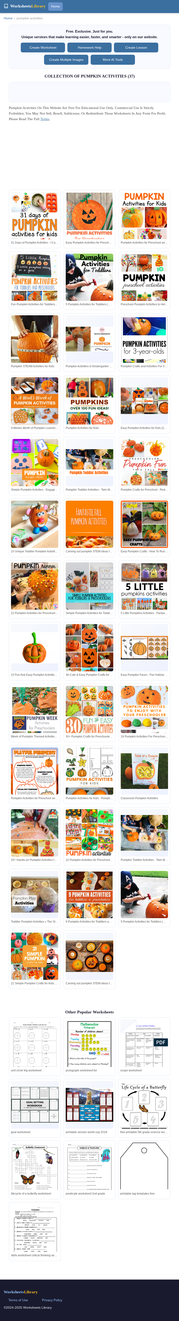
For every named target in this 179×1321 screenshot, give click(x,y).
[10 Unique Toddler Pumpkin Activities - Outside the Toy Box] (34, 536)
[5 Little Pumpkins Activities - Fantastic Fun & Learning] (144, 597)
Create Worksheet (43, 47)
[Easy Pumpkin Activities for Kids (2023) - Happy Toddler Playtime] (144, 400)
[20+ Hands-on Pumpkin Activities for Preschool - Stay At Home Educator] (34, 849)
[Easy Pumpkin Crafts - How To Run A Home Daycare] (144, 524)
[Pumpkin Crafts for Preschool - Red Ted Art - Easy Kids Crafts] (144, 462)
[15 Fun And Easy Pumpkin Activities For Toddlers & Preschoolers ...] (34, 647)
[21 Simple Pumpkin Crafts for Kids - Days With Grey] (34, 956)
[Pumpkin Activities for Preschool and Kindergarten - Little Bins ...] (34, 778)
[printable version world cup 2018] (89, 1104)
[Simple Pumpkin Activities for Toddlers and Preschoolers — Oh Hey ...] (89, 597)
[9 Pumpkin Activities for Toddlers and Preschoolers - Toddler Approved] (89, 904)
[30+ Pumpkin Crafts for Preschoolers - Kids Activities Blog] (89, 721)
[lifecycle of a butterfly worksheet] (35, 1173)
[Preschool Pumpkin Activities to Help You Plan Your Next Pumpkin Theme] (144, 290)
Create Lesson (136, 47)
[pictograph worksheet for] (89, 1058)
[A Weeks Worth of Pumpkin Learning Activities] (34, 400)
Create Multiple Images (66, 59)
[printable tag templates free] (144, 1185)
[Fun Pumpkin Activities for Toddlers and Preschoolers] (34, 289)
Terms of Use (18, 1300)
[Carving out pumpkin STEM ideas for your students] (89, 536)
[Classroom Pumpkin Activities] (144, 771)
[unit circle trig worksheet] (35, 1051)
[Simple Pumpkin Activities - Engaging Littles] (34, 474)
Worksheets (21, 1292)
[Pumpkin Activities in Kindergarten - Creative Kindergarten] (89, 339)
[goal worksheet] (35, 1105)
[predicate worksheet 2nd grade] (89, 1173)
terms (44, 119)
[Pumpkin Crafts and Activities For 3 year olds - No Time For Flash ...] (144, 357)
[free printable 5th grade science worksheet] (144, 1111)
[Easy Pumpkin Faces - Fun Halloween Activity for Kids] (144, 648)
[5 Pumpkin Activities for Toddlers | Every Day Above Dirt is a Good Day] (89, 289)
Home (55, 6)
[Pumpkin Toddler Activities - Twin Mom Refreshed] (89, 462)
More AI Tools (113, 59)
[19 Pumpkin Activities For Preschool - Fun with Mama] (144, 721)
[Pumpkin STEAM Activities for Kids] (34, 343)
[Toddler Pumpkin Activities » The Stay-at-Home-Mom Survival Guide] (34, 894)
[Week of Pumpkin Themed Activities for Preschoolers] (34, 719)
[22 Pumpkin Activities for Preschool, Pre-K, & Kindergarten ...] (34, 586)
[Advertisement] (89, 157)
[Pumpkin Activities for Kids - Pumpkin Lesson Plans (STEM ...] (89, 782)
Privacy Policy (52, 1300)
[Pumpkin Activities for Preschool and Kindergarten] (144, 227)
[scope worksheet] (144, 1051)
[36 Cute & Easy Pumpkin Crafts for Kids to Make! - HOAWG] (89, 659)
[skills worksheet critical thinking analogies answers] (35, 1235)
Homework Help (89, 47)
